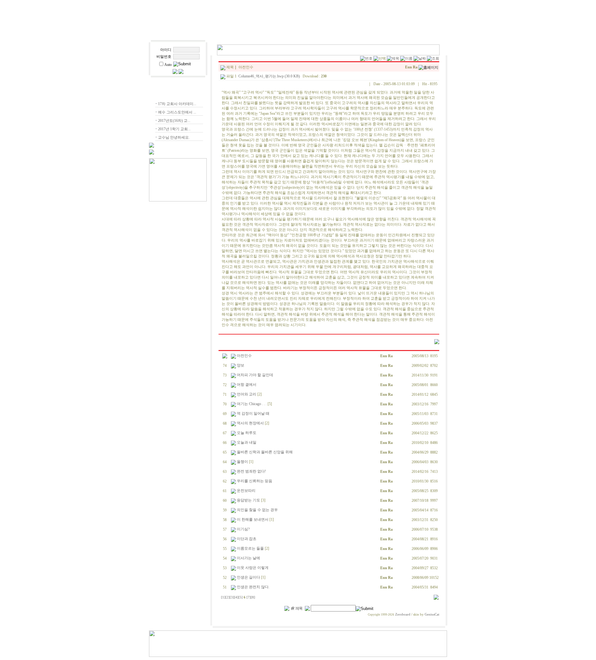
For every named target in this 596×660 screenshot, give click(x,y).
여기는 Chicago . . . (252, 404)
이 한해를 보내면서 (253, 519)
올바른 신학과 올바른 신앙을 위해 (265, 452)
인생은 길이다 (248, 577)
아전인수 (244, 355)
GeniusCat (432, 614)
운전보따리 (246, 490)
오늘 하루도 (246, 433)
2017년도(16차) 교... (174, 120)
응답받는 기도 (248, 500)
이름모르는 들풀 (250, 548)
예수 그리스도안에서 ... (177, 112)
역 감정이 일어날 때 (253, 413)
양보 (240, 365)
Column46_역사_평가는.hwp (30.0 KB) (269, 76)
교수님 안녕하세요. (174, 137)
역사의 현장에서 (250, 423)
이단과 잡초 (246, 539)
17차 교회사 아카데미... (177, 104)
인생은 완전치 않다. (253, 587)
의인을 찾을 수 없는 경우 (257, 510)
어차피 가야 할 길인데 (255, 375)
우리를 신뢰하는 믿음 (254, 481)
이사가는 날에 (248, 558)
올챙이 (242, 461)
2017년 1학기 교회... (174, 129)
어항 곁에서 (246, 384)
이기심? (243, 529)
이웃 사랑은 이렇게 (253, 567)
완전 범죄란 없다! (251, 471)
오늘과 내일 (246, 442)
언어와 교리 (246, 394)
